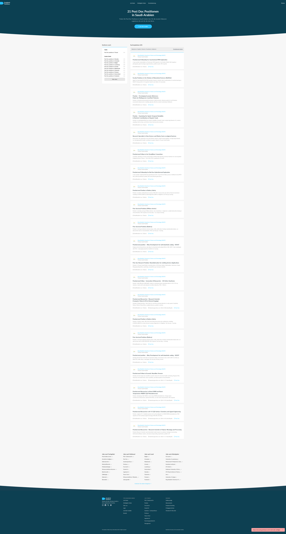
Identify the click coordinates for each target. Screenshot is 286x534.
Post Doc (151, 66)
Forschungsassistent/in (149, 521)
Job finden (132, 3)
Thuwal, (140, 57)
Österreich (147, 474)
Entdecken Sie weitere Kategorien (142, 483)
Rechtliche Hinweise (170, 529)
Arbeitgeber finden (141, 3)
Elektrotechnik (106, 461)
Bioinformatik (106, 472)
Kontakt (125, 513)
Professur (126, 464)
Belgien (146, 456)
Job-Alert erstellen (144, 26)
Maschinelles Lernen (107, 456)
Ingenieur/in (126, 472)
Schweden (147, 459)
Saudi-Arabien (145, 57)
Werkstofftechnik (107, 464)
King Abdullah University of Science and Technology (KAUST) (151, 55)
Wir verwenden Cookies (179, 529)
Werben (283, 3)
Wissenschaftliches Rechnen (109, 469)
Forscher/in (126, 467)
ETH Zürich (169, 467)
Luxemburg (147, 467)
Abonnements (169, 503)
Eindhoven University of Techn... (174, 469)
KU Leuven (169, 456)
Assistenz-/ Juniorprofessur (150, 510)
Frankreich (147, 479)
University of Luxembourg (172, 459)
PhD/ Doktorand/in (128, 456)
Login (124, 508)
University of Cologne (171, 477)
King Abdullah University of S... (173, 479)
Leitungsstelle (126, 479)
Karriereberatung (152, 3)
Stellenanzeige (169, 500)
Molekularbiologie (107, 467)
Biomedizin (105, 479)
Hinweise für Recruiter (171, 510)
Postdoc (146, 503)
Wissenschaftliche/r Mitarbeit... (131, 477)
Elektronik (105, 477)
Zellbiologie (105, 474)
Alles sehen (114, 79)
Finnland (147, 477)
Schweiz (147, 464)
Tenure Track (126, 474)
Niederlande (148, 461)
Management (147, 523)
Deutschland (147, 469)
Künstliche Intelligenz (107, 459)
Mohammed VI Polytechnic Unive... (174, 461)
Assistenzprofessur (128, 461)
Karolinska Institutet (171, 464)
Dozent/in (126, 469)
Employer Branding (170, 505)
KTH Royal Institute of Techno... (174, 472)
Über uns (125, 505)
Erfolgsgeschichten (170, 508)
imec (167, 474)
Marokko (147, 472)
